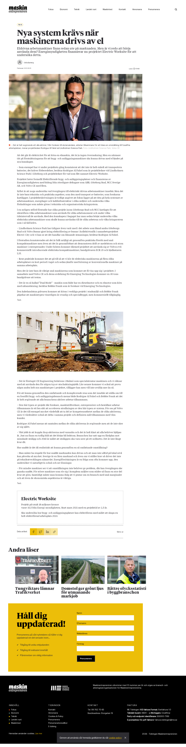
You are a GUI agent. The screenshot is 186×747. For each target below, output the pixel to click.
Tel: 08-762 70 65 (96, 710)
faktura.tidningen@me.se (166, 720)
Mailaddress (82, 634)
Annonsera (53, 713)
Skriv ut (120, 532)
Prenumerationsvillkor (58, 723)
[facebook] (33, 531)
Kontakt (51, 710)
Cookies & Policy (55, 716)
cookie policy (115, 738)
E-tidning (52, 727)
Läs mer (38, 734)
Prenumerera (54, 720)
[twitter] (40, 531)
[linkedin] (47, 531)
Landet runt (16, 720)
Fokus (13, 710)
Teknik (14, 716)
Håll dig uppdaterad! (41, 620)
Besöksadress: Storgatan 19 (100, 713)
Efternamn (81, 623)
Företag (80, 644)
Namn (79, 613)
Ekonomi (15, 713)
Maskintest (16, 723)
